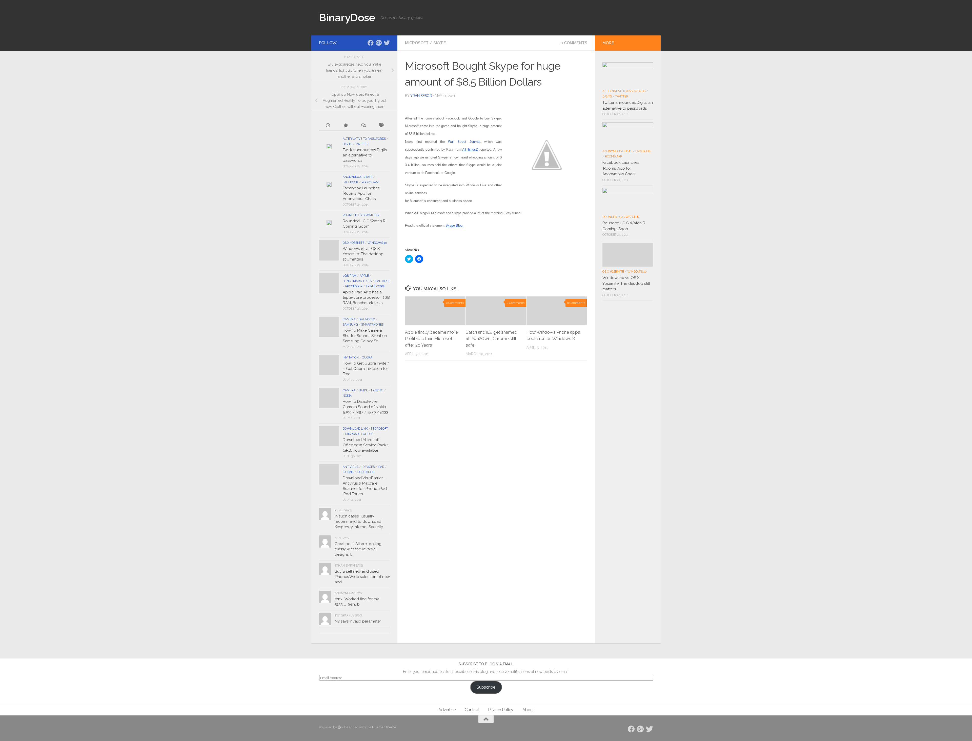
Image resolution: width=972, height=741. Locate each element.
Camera (349, 319)
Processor (353, 286)
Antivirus (350, 467)
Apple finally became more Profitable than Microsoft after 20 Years (431, 339)
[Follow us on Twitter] (387, 43)
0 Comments (573, 43)
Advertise (447, 709)
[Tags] (381, 125)
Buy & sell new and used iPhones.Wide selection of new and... (362, 576)
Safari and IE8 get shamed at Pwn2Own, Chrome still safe (491, 339)
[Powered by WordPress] (339, 727)
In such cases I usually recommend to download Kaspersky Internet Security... (360, 521)
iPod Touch (366, 472)
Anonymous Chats (357, 177)
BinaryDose (347, 17)
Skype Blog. (454, 225)
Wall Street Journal (464, 142)
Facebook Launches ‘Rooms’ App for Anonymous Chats (361, 193)
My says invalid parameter (358, 621)
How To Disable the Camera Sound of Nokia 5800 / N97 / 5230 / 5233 (365, 406)
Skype (439, 43)
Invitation (351, 357)
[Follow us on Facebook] (371, 43)
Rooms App (369, 182)
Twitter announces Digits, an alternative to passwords (365, 155)
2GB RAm (349, 275)
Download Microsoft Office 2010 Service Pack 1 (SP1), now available (366, 445)
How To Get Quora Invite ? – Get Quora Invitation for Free (366, 368)
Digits (347, 144)
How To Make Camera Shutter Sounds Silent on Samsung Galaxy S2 (365, 335)
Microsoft (417, 43)
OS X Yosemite (353, 243)
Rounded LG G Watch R (361, 215)
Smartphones (372, 324)
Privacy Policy (500, 709)
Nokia (347, 395)
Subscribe (486, 687)
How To (377, 390)
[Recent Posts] (328, 125)
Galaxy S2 (367, 319)
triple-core (375, 286)
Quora (367, 357)
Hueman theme (384, 727)
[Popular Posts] (345, 125)
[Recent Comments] (363, 125)
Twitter (362, 144)
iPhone (348, 472)
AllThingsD (470, 149)
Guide (363, 390)
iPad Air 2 (382, 281)
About (528, 709)
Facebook (350, 182)
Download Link (355, 428)
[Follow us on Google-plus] (379, 43)
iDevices (368, 467)
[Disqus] (496, 434)
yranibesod (421, 96)
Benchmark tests (357, 281)
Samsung (350, 324)
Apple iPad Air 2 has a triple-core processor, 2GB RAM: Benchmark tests (366, 297)
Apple (364, 275)
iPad (381, 467)
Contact (472, 709)
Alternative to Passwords (364, 139)
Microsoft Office (359, 434)
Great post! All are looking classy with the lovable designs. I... (358, 549)
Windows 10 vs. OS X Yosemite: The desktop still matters (363, 254)
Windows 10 (377, 243)
